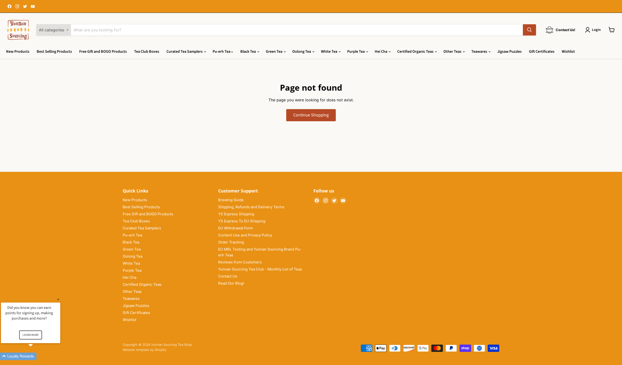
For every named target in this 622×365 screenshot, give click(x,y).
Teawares (479, 51)
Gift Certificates (541, 51)
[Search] (529, 29)
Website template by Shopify (144, 350)
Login (596, 29)
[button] (36, 356)
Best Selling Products (54, 51)
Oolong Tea (302, 51)
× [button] (58, 299)
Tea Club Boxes (146, 51)
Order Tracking (231, 242)
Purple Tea (356, 51)
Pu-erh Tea (222, 51)
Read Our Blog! (231, 283)
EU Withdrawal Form (235, 228)
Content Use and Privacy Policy (245, 235)
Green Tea (274, 51)
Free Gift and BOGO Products (103, 51)
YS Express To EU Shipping (241, 221)
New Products (17, 51)
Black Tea (248, 51)
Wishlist (568, 51)
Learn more (31, 335)
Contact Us (227, 276)
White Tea (329, 51)
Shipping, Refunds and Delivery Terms (251, 207)
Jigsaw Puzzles (509, 51)
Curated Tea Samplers (184, 51)
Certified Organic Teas (415, 51)
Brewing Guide (231, 200)
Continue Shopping (311, 115)
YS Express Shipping (236, 214)
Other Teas (452, 51)
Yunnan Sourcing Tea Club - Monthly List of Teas (260, 269)
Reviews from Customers (240, 262)
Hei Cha (381, 51)
